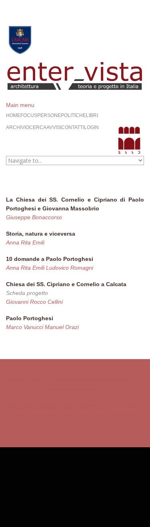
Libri (92, 115)
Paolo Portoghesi (29, 318)
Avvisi (53, 127)
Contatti (72, 127)
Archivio (17, 127)
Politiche (73, 115)
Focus (28, 115)
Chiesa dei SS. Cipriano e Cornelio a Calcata (66, 284)
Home (13, 115)
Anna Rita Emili (25, 242)
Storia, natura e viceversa (40, 233)
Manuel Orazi (62, 327)
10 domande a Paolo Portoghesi (49, 259)
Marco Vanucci (24, 327)
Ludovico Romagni (69, 268)
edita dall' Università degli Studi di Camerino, (62, 406)
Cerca (37, 127)
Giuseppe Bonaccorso (34, 217)
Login (91, 127)
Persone (49, 115)
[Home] (75, 58)
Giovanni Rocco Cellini (34, 302)
